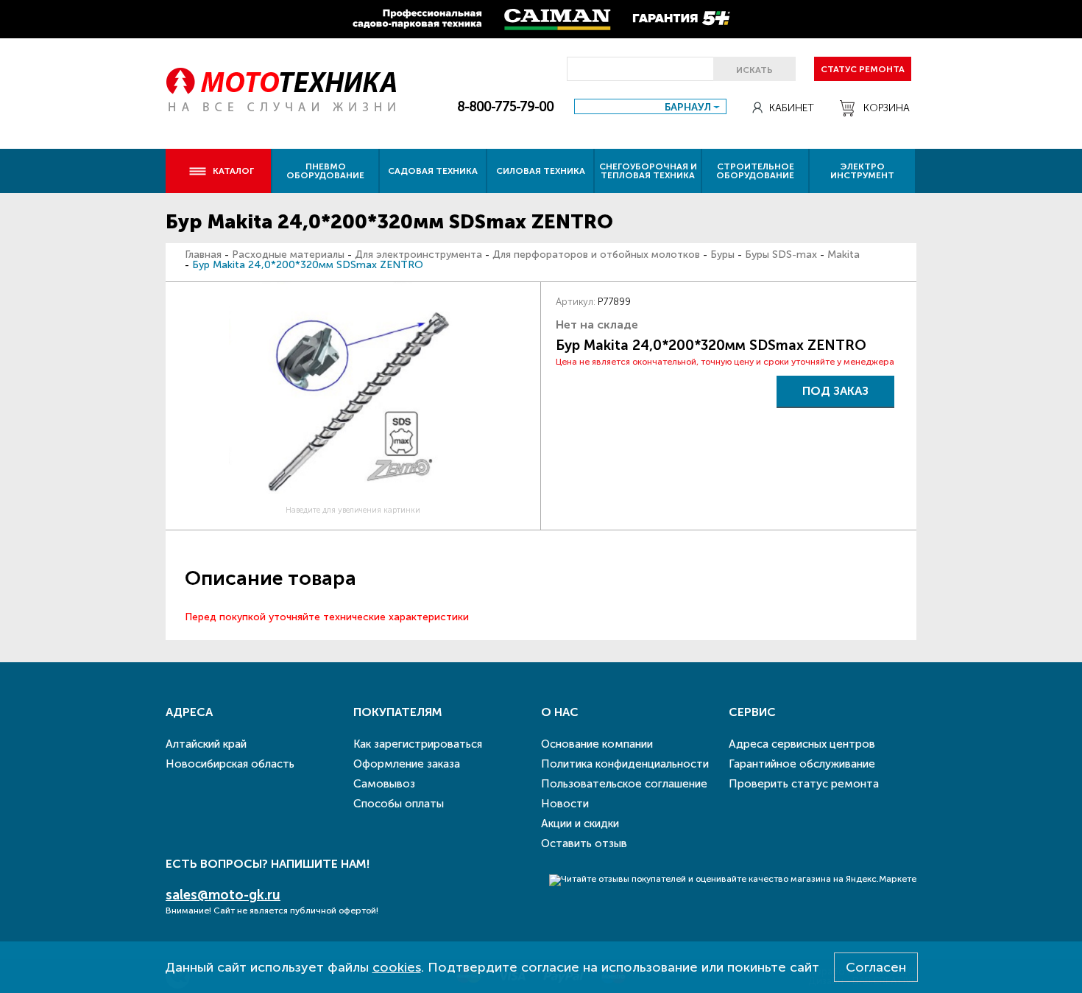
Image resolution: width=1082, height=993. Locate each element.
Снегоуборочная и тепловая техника (648, 170)
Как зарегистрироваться (417, 744)
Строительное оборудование (755, 170)
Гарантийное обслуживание (802, 764)
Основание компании (597, 744)
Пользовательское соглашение (624, 783)
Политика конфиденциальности (625, 764)
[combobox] (650, 106)
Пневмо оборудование (325, 170)
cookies (396, 967)
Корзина (886, 108)
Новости (565, 803)
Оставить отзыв (584, 843)
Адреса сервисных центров (802, 744)
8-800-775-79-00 (505, 107)
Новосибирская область (230, 764)
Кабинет (791, 108)
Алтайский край (206, 744)
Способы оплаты (398, 803)
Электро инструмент (862, 170)
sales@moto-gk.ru (223, 895)
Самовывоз (384, 783)
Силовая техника (540, 171)
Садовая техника (433, 171)
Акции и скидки (580, 823)
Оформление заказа (406, 764)
